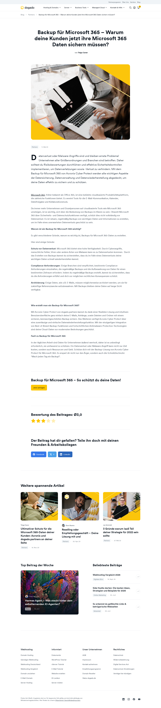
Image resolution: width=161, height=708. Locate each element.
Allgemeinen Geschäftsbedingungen (67, 700)
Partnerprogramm (115, 2)
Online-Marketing (100, 595)
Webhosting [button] (27, 649)
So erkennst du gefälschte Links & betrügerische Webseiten (109, 605)
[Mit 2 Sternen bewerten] (38, 420)
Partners (31, 15)
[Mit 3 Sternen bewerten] (43, 420)
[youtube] (139, 699)
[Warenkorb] (138, 8)
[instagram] (129, 699)
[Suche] (130, 8)
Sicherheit (97, 611)
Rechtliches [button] (119, 649)
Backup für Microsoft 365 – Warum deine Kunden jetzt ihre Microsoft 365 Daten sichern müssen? (77, 15)
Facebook (40, 454)
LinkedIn (66, 454)
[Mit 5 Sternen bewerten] (53, 420)
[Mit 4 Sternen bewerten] (48, 420)
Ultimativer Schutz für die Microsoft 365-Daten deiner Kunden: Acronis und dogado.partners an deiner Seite (37, 535)
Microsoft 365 (38, 194)
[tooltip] (134, 8)
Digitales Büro (98, 579)
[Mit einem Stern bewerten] (33, 420)
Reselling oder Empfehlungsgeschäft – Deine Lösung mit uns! (80, 533)
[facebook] (134, 699)
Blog (138, 2)
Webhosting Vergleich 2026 (106, 575)
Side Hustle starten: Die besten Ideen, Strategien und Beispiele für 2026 (111, 589)
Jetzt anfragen (39, 388)
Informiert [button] (56, 649)
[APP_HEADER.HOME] (28, 7)
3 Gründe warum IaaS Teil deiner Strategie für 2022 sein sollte (120, 532)
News (28, 609)
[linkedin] (123, 699)
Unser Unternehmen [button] (92, 649)
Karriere (133, 2)
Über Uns (125, 2)
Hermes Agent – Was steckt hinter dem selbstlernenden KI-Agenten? (48, 602)
